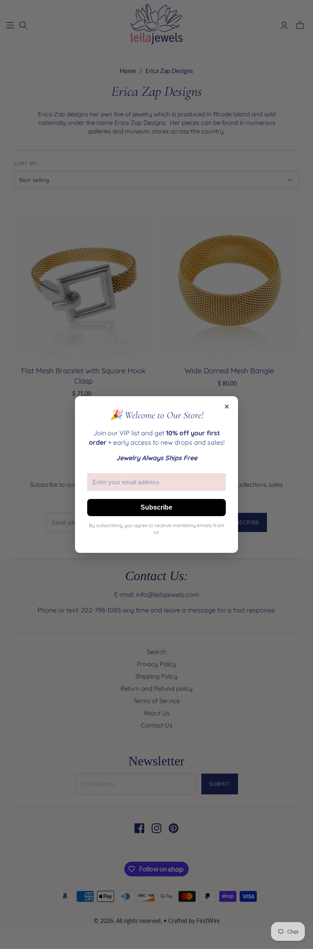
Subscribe (156, 507)
